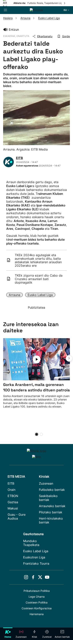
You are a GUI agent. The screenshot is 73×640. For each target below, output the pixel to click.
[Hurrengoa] (65, 3)
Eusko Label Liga (40, 295)
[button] (69, 358)
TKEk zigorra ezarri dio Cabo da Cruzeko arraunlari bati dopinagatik (38, 278)
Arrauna (14, 295)
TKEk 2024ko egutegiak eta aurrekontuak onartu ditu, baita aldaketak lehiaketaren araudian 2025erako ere (38, 260)
